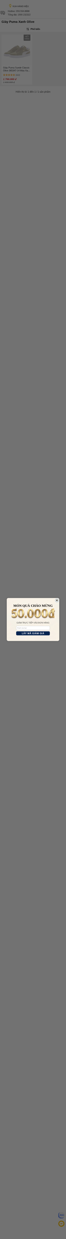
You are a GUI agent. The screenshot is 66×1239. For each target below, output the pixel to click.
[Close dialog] (57, 600)
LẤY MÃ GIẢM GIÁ (33, 633)
